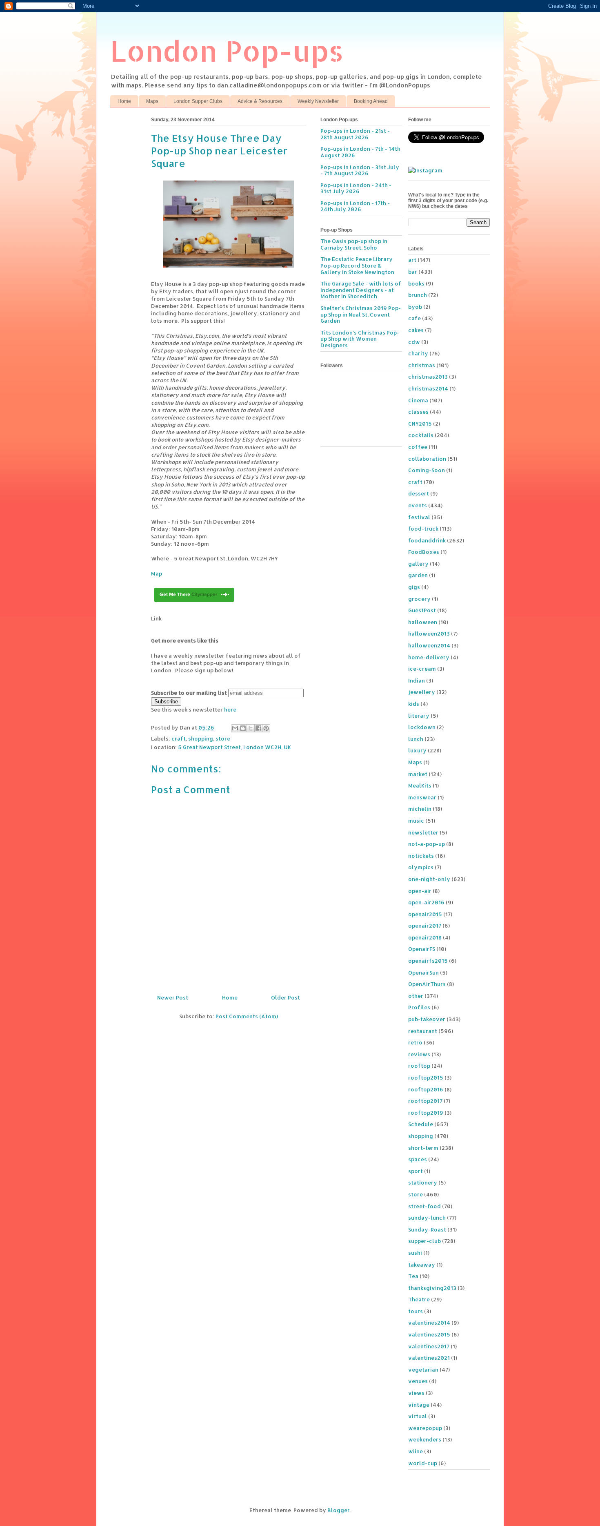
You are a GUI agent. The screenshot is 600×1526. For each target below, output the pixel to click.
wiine (415, 1451)
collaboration (427, 458)
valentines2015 (429, 1334)
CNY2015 (420, 423)
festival (419, 517)
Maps (152, 101)
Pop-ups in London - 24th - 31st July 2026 (355, 188)
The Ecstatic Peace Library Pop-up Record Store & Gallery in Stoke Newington (357, 265)
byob (415, 306)
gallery (418, 563)
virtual (417, 1416)
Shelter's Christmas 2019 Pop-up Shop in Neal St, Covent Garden (360, 314)
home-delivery (428, 657)
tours (415, 1311)
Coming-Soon (426, 470)
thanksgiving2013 (432, 1288)
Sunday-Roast (427, 1229)
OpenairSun (423, 972)
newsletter (423, 832)
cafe (414, 318)
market (417, 774)
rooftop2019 (425, 1112)
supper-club (424, 1241)
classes (418, 411)
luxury (417, 750)
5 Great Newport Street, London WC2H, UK (234, 747)
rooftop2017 (425, 1101)
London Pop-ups (227, 50)
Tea (413, 1276)
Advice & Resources (260, 101)
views (416, 1393)
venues (418, 1381)
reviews (419, 1054)
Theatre (419, 1299)
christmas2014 (428, 388)
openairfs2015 (428, 960)
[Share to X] (251, 728)
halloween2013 (429, 633)
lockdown (422, 727)
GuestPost (422, 610)
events (417, 505)
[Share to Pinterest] (266, 728)
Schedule (420, 1124)
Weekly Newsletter (318, 101)
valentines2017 (428, 1346)
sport (415, 1171)
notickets (421, 855)
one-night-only (429, 879)
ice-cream (422, 668)
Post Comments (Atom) (247, 1016)
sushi (415, 1252)
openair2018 (425, 937)
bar (412, 271)
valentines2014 (429, 1322)
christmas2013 (428, 376)
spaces (417, 1159)
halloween (422, 622)
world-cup (422, 1463)
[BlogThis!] (243, 728)
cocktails (420, 435)
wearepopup (425, 1428)
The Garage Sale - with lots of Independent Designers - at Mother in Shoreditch (360, 289)
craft (178, 738)
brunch (417, 295)
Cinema (418, 400)
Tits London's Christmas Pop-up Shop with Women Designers (359, 338)
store (223, 738)
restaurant (422, 1031)
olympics (420, 867)
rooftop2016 (425, 1089)
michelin (419, 808)
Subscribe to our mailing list (189, 692)
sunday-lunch (427, 1217)
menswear (422, 797)
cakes (416, 330)
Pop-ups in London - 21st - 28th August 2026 (355, 134)
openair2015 (425, 914)
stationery (422, 1182)
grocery (419, 599)
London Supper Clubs (197, 101)
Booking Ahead (371, 101)
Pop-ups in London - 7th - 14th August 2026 (360, 151)
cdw (414, 342)
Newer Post (172, 997)
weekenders (424, 1439)
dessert (418, 493)
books (416, 283)
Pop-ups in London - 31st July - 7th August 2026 (359, 170)
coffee (417, 447)
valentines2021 (429, 1357)
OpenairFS (421, 949)
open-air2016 (426, 902)
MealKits (419, 785)
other (415, 996)
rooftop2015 (425, 1077)
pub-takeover (426, 1019)
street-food (424, 1206)
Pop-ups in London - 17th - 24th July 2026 (355, 206)
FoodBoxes (423, 552)
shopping (200, 738)
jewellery (421, 692)
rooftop (419, 1065)
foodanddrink (427, 540)
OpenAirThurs (427, 984)
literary (418, 715)
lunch (415, 739)
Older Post (285, 997)
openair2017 (424, 925)
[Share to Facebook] (258, 728)
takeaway (421, 1264)
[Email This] (235, 728)
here (230, 709)
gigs (414, 587)
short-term (423, 1147)
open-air (419, 891)
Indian (416, 680)
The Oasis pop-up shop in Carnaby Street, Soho (353, 244)
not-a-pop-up (426, 844)
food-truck (423, 528)
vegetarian (423, 1369)
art (412, 260)
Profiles (419, 1007)
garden (418, 575)
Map (156, 573)
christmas (421, 365)
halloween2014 (429, 645)
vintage (418, 1404)
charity (418, 353)
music (416, 820)
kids (413, 704)
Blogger (338, 1510)
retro (415, 1042)
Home (124, 101)
